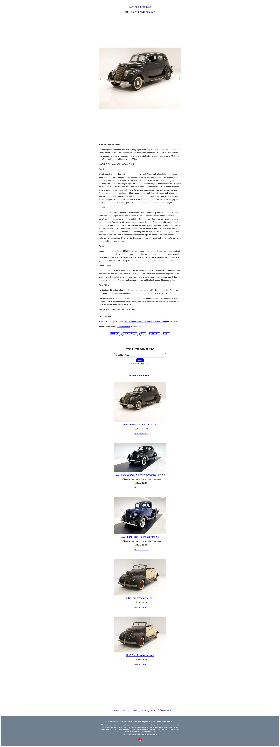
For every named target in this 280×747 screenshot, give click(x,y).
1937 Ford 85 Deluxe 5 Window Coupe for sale (140, 474)
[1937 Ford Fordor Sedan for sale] (140, 421)
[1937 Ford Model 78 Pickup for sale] (140, 533)
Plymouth (164, 710)
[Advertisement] (140, 31)
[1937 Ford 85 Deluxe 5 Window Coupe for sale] (140, 471)
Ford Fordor (153, 334)
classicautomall (123, 327)
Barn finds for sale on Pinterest (147, 734)
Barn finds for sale (140, 7)
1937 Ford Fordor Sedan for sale (140, 424)
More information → (141, 434)
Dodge (133, 710)
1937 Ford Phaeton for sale (140, 598)
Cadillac (143, 710)
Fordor (165, 334)
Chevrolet (114, 710)
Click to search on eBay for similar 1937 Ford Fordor (145, 322)
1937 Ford (114, 334)
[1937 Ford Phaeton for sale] (140, 595)
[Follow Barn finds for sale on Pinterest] (140, 741)
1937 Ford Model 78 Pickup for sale (140, 536)
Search (140, 360)
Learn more (151, 731)
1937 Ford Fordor (129, 334)
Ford (142, 334)
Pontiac (153, 710)
